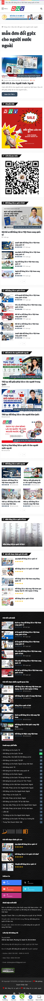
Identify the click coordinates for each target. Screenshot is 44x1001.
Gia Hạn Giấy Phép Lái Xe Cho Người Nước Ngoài (20, 805)
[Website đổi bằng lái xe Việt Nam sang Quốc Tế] (11, 472)
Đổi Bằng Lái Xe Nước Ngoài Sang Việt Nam (18, 764)
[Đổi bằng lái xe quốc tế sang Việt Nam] (7, 699)
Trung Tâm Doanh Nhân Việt (12, 822)
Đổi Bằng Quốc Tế (9, 767)
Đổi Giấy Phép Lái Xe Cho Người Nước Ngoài (18, 788)
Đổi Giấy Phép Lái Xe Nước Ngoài (14, 798)
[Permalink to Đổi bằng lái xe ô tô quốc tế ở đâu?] (7, 575)
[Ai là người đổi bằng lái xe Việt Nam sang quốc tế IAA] (7, 298)
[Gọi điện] (22, 996)
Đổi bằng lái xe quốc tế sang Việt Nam (28, 696)
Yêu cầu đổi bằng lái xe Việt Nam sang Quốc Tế (21, 2)
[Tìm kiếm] (41, 9)
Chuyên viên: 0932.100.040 (11, 80)
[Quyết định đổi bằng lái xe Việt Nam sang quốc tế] (7, 246)
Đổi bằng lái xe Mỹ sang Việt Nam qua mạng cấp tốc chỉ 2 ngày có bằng (28, 590)
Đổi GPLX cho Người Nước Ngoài (17, 83)
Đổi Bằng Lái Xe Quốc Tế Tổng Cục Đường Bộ (18, 819)
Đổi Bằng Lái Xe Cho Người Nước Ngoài (16, 791)
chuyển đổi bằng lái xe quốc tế (16, 949)
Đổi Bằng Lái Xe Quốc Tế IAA (13, 753)
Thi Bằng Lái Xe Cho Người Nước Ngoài (16, 815)
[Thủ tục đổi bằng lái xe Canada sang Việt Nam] (32, 494)
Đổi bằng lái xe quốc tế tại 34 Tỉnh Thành (17, 781)
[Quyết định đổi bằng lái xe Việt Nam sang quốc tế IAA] (7, 336)
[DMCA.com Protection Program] (8, 972)
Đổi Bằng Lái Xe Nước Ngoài (12, 774)
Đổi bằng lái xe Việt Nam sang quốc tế (16, 771)
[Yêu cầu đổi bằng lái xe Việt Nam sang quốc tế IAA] (7, 308)
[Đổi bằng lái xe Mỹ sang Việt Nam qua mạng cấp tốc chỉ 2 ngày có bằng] (7, 689)
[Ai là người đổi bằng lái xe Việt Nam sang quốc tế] (7, 645)
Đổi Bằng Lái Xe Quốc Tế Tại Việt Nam (16, 801)
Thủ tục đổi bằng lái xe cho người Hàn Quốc (20, 414)
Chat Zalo (13, 999)
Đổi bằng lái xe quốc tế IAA (24, 598)
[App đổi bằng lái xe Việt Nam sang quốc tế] (7, 265)
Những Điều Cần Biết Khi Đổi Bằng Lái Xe (17, 757)
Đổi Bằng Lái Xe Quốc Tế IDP (13, 760)
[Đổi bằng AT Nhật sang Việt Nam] (7, 737)
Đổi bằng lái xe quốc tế (13, 988)
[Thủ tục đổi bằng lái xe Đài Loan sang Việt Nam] (11, 494)
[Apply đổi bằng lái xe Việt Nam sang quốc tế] (7, 274)
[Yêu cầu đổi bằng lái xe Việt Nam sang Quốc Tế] (7, 664)
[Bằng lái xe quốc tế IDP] (7, 708)
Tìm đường (5, 999)
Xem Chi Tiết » (9, 94)
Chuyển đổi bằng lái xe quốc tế (25, 864)
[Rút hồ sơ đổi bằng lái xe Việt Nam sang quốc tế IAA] (7, 317)
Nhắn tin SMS (39, 999)
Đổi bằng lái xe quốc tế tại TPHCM (30, 915)
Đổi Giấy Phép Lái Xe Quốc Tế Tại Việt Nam (18, 808)
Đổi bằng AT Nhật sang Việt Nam (26, 734)
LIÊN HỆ (5, 812)
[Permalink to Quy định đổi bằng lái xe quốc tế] (7, 565)
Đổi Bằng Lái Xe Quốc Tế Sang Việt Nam (17, 777)
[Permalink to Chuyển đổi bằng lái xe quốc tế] (7, 870)
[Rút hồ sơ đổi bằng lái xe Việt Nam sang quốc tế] (7, 327)
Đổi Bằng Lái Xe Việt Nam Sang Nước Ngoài (18, 784)
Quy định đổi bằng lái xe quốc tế (26, 559)
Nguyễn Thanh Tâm (8, 915)
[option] (22, 535)
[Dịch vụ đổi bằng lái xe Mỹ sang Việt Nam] (7, 718)
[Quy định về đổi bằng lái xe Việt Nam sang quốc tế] (7, 255)
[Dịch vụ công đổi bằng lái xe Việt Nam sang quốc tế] (7, 626)
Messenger (31, 999)
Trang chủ (6, 27)
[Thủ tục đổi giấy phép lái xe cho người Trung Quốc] (32, 472)
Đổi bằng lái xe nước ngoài (32, 988)
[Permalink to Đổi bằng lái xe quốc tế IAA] (7, 605)
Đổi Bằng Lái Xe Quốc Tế (11, 750)
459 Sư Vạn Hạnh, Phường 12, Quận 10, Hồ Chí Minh (19, 940)
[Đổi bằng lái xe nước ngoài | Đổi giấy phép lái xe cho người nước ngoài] (17, 8)
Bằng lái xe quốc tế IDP (23, 705)
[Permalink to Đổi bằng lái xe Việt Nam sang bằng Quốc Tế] (7, 585)
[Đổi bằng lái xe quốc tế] (22, 17)
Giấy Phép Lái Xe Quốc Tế (12, 795)
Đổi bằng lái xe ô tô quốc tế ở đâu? (27, 569)
